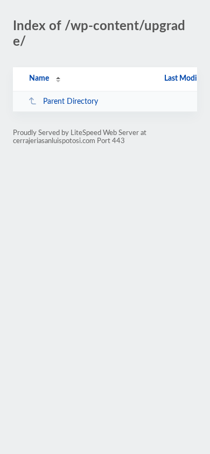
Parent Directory (70, 101)
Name (39, 78)
